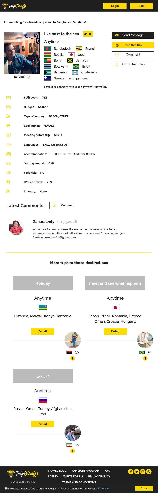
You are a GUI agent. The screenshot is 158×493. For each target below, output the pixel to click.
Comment (133, 54)
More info (103, 488)
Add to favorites (133, 64)
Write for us (73, 476)
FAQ (107, 470)
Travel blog (57, 470)
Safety (53, 476)
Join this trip (133, 45)
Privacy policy (99, 476)
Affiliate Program (86, 470)
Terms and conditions (79, 482)
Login (115, 6)
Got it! (144, 488)
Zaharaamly (43, 221)
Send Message (133, 35)
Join (142, 6)
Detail (43, 331)
